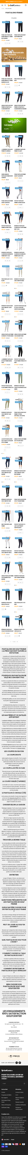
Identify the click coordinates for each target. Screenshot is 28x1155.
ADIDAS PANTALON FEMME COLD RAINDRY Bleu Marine (7, 577)
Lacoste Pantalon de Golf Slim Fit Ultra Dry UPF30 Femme (7, 440)
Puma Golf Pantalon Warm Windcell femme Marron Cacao (7, 80)
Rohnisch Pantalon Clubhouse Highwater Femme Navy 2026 (7, 254)
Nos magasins (4, 1097)
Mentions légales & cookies (20, 1098)
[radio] (5, 43)
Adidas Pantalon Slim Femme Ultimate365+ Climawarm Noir (7, 107)
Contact (3, 1092)
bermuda (5, 823)
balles (5, 1124)
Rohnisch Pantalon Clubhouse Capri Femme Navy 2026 (20, 227)
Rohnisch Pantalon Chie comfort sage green (6, 414)
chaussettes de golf (13, 798)
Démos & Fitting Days (6, 1105)
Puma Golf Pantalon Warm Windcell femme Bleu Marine (7, 36)
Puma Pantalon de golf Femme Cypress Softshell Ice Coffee (20, 414)
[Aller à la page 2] (17, 641)
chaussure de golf (15, 765)
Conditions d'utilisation (21, 1105)
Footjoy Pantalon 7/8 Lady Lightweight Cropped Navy (19, 526)
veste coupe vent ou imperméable (16, 835)
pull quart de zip (18, 813)
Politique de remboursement (19, 1108)
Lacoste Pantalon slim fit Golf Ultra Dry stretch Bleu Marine (20, 307)
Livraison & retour (19, 1092)
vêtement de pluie (21, 748)
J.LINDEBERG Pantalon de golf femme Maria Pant (6, 361)
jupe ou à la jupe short (19, 821)
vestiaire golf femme (16, 1000)
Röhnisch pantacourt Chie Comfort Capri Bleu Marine (20, 472)
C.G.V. (17, 1095)
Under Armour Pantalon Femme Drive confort (7, 176)
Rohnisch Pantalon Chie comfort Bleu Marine (6, 472)
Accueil (2, 8)
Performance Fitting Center (5, 1101)
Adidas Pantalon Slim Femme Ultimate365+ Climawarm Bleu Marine (20, 107)
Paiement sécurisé (20, 1102)
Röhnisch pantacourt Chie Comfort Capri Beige (7, 307)
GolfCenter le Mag (5, 1107)
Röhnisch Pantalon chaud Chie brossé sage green (20, 387)
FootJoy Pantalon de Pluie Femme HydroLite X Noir (20, 361)
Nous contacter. (14, 1027)
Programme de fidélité (6, 1095)
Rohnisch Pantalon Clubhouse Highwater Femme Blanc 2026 (20, 254)
